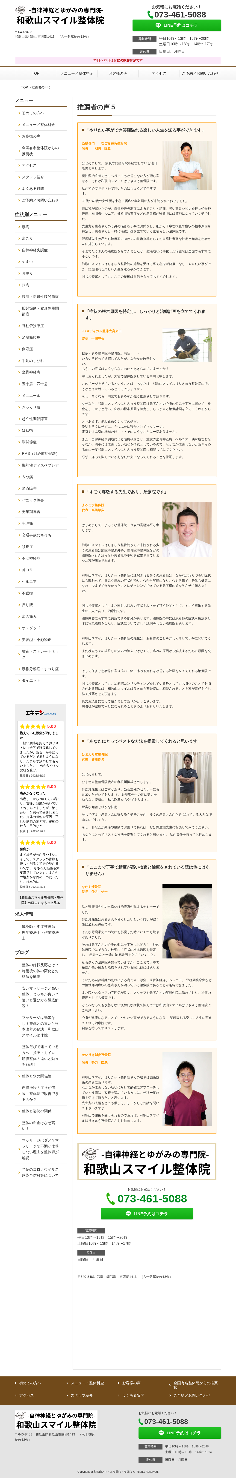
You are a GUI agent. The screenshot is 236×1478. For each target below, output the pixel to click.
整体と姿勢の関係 (36, 1111)
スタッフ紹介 (33, 177)
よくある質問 (33, 189)
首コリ (27, 570)
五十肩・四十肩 (35, 384)
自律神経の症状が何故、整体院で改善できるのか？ (40, 1093)
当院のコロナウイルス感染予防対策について (40, 1172)
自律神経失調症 (35, 250)
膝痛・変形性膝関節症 (40, 297)
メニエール (31, 396)
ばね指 (27, 430)
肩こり (27, 238)
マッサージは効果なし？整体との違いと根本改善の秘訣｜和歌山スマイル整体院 (40, 1026)
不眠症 (27, 593)
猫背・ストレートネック (40, 654)
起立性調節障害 (35, 419)
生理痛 (27, 523)
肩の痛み (29, 616)
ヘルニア (29, 582)
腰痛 (25, 227)
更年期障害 (31, 512)
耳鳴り (27, 273)
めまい (27, 262)
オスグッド (31, 628)
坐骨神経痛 (31, 372)
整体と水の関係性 (36, 1076)
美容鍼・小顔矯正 (36, 640)
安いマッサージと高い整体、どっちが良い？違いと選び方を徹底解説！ (40, 997)
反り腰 (27, 605)
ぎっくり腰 (31, 407)
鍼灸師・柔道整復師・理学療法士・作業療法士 (40, 932)
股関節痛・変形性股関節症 (40, 311)
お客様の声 (118, 73)
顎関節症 (29, 442)
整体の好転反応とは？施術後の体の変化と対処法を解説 (40, 971)
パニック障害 (33, 500)
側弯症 (27, 349)
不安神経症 (31, 558)
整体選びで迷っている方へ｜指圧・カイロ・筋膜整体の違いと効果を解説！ (40, 1055)
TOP (35, 73)
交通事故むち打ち (36, 535)
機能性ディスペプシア (40, 465)
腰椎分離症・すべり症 (40, 669)
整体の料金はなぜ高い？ (38, 1126)
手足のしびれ (33, 361)
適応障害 (29, 488)
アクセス (159, 73)
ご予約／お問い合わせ (200, 73)
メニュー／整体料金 (76, 73)
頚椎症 (27, 547)
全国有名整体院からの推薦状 (40, 151)
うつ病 (27, 477)
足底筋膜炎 (31, 337)
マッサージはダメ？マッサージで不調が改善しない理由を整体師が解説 (40, 1149)
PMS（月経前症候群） (40, 454)
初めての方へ (33, 113)
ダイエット (31, 680)
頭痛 (25, 285)
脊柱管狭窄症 (33, 326)
